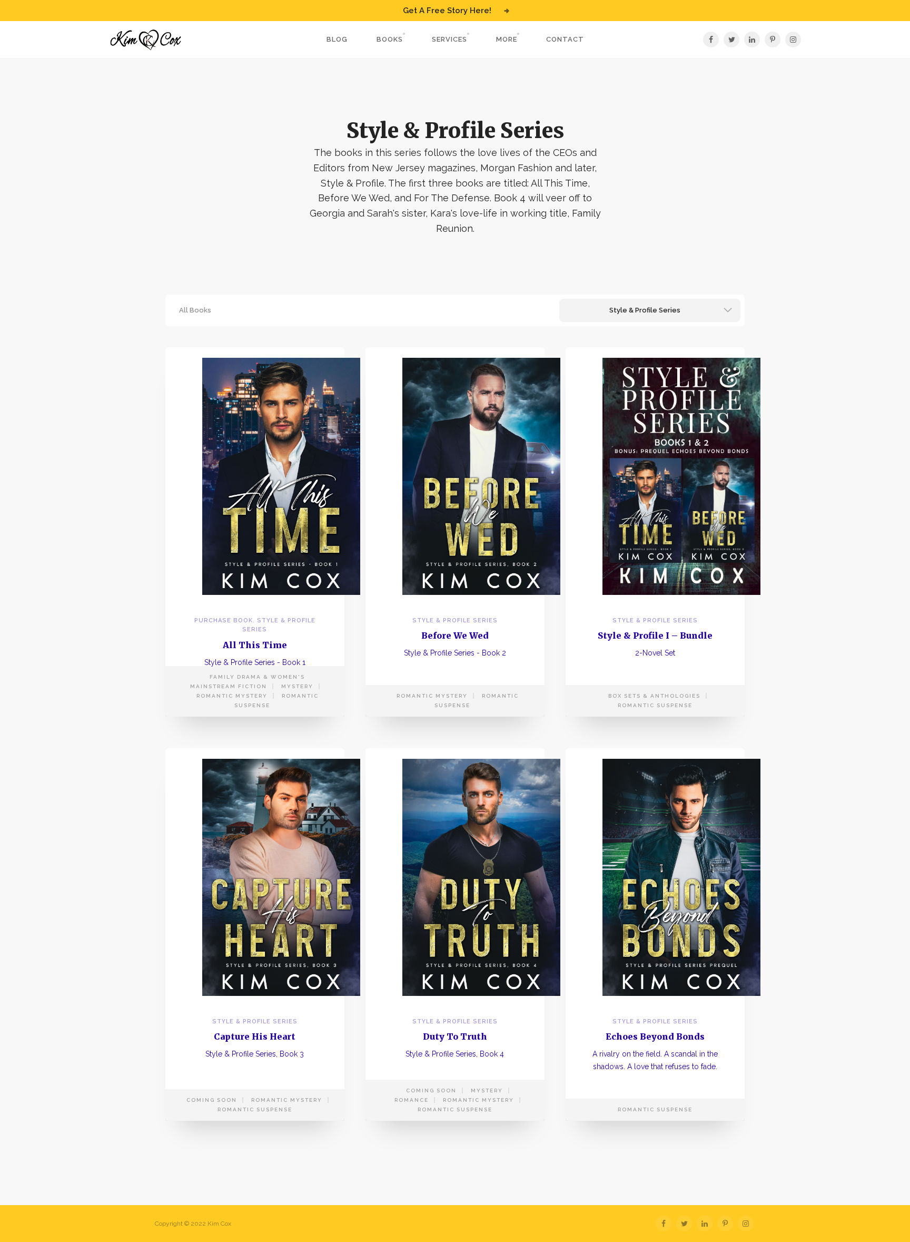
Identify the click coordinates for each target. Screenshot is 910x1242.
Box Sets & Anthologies (654, 696)
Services (449, 39)
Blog (337, 39)
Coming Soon (211, 1100)
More (506, 39)
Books (390, 39)
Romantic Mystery (232, 696)
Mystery (297, 686)
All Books (195, 310)
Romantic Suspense (655, 705)
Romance (411, 1100)
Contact (565, 39)
